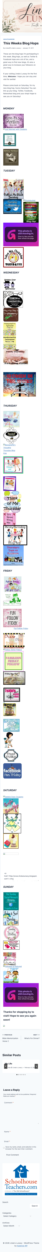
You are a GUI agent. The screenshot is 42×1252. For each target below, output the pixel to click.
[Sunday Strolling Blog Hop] (21, 933)
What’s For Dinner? (32, 1036)
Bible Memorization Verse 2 (10, 1038)
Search (5, 1202)
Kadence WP (22, 1246)
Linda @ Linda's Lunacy (13, 48)
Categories (6, 1213)
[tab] (16, 1074)
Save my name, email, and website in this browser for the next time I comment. (21, 1148)
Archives (5, 1223)
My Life (8, 1063)
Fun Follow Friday (21, 628)
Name (7, 1132)
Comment (9, 1103)
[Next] (36, 1066)
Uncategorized (9, 39)
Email (7, 1141)
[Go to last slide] (5, 1066)
